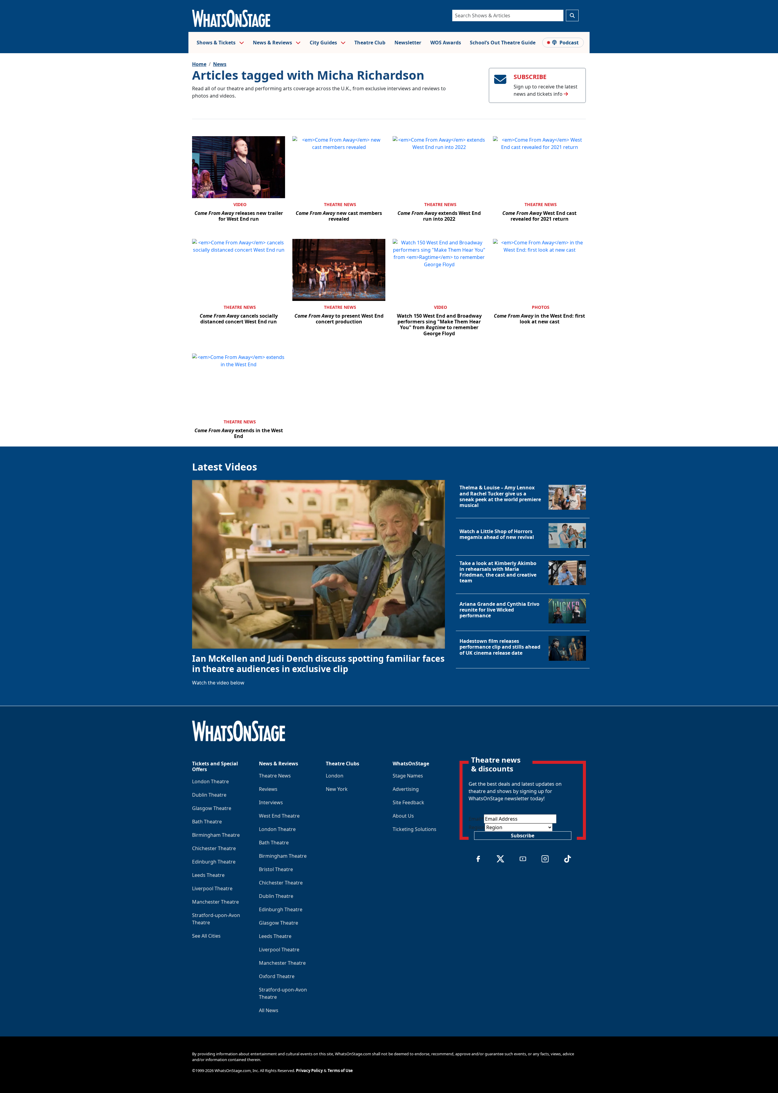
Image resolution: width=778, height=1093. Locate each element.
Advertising (406, 789)
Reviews (268, 789)
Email (476, 818)
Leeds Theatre (208, 875)
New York (337, 789)
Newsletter (407, 42)
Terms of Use (340, 1070)
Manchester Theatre (215, 901)
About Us (403, 815)
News (219, 64)
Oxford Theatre (276, 976)
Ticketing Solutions (414, 829)
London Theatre (210, 781)
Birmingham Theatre (216, 835)
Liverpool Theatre (212, 888)
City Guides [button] (324, 42)
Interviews (271, 802)
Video (239, 204)
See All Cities (206, 936)
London (334, 775)
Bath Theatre (207, 821)
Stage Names (408, 775)
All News (268, 1010)
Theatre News (340, 204)
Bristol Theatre (276, 869)
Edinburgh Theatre (214, 861)
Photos (540, 307)
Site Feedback (408, 802)
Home (199, 64)
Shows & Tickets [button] (217, 42)
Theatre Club (369, 42)
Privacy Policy (309, 1070)
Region (477, 827)
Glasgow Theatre (211, 808)
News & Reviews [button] (273, 42)
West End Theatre (279, 815)
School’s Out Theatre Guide (502, 42)
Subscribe (522, 835)
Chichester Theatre (214, 848)
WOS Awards (445, 42)
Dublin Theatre (209, 794)
